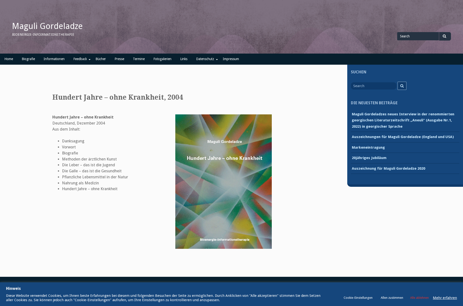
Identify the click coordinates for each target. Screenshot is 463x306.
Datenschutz (205, 59)
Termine (139, 59)
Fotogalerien (162, 59)
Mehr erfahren (445, 298)
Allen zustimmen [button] (392, 297)
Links (183, 59)
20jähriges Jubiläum (369, 158)
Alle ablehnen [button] (419, 297)
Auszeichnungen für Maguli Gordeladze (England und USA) (403, 137)
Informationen (54, 59)
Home (8, 59)
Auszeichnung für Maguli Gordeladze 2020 (388, 168)
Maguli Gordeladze (47, 26)
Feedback (80, 59)
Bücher (100, 59)
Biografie (28, 59)
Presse (119, 59)
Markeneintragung (368, 147)
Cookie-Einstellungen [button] (358, 297)
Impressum (231, 59)
